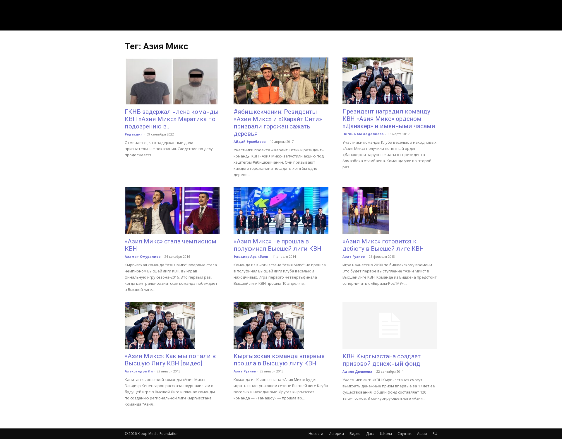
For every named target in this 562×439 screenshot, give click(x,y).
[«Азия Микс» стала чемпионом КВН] (172, 210)
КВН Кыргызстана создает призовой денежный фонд (381, 360)
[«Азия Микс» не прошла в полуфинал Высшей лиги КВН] (281, 210)
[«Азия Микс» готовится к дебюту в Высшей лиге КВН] (389, 210)
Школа (386, 433)
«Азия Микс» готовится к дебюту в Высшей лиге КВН (383, 245)
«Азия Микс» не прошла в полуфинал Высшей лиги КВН (277, 245)
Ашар (422, 433)
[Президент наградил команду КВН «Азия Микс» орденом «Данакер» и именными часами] (389, 80)
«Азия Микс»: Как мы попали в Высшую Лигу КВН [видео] (170, 359)
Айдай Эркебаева (250, 141)
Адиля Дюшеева (357, 371)
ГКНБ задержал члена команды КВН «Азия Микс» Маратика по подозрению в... (172, 119)
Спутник (404, 433)
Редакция (134, 134)
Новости (316, 433)
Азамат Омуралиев (142, 256)
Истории (336, 433)
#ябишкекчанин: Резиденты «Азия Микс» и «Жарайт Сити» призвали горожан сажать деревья (278, 122)
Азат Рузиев (353, 256)
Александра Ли (139, 371)
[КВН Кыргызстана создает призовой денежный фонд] (389, 325)
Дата (370, 433)
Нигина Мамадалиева (363, 134)
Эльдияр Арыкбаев (251, 256)
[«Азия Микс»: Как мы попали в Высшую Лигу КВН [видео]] (172, 325)
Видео (355, 433)
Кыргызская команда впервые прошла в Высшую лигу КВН (279, 359)
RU (435, 433)
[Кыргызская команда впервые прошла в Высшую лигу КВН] (281, 325)
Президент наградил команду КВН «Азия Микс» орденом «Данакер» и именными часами (388, 119)
